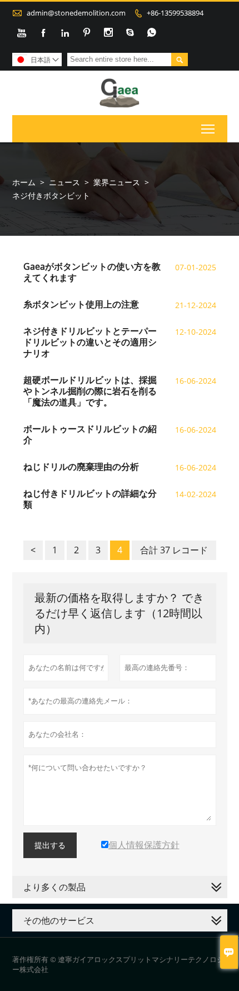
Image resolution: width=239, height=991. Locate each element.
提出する (50, 845)
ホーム (24, 182)
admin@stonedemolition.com (76, 13)
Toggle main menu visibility (208, 129)
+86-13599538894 (175, 13)
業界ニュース (116, 182)
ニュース (64, 182)
